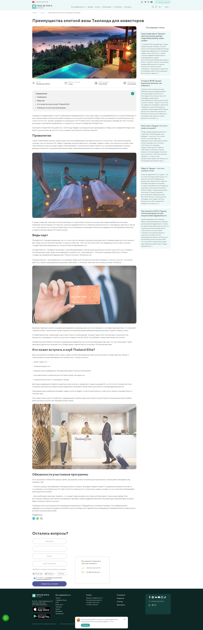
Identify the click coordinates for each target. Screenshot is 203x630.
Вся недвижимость (78, 7)
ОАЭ (57, 602)
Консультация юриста (94, 600)
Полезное (118, 7)
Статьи (120, 602)
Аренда (90, 7)
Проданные (60, 613)
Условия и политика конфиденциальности (44, 624)
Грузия (58, 609)
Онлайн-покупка (92, 604)
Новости (120, 598)
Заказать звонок (164, 2)
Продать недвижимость (94, 598)
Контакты (127, 7)
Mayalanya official (43, 84)
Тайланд (58, 607)
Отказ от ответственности (67, 624)
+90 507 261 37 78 (41, 2)
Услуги (97, 7)
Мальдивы (59, 611)
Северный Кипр (61, 600)
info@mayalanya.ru (93, 572)
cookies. (111, 621)
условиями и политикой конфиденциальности (49, 578)
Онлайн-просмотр (92, 602)
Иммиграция (106, 7)
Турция (58, 598)
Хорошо (85, 625)
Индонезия (59, 604)
